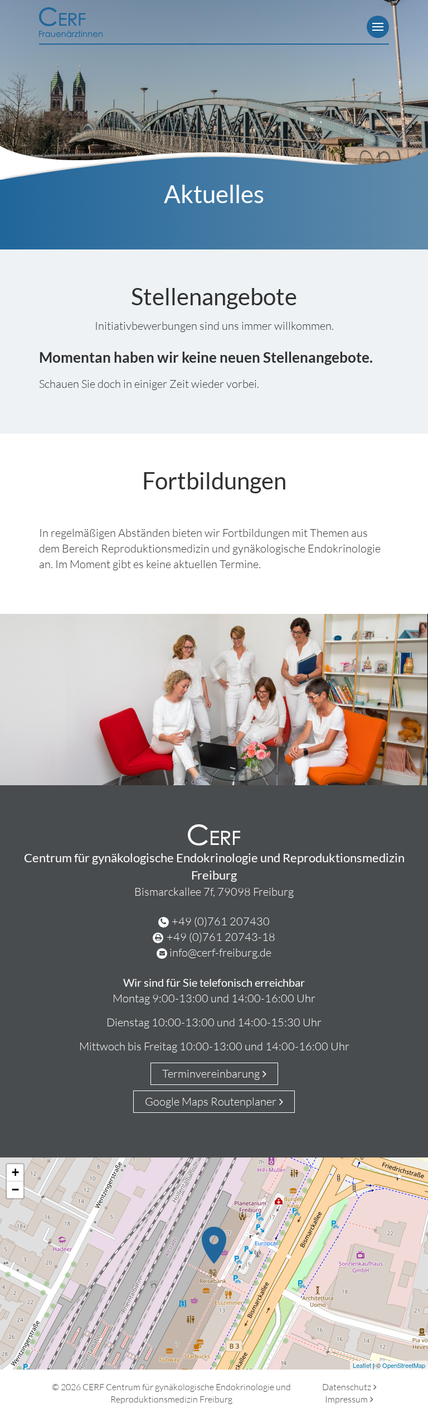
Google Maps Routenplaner (210, 1101)
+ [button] (15, 1172)
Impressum (346, 1399)
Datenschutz (346, 1386)
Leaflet (362, 1365)
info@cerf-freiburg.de (220, 952)
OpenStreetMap (403, 1365)
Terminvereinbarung (211, 1073)
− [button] (15, 1190)
